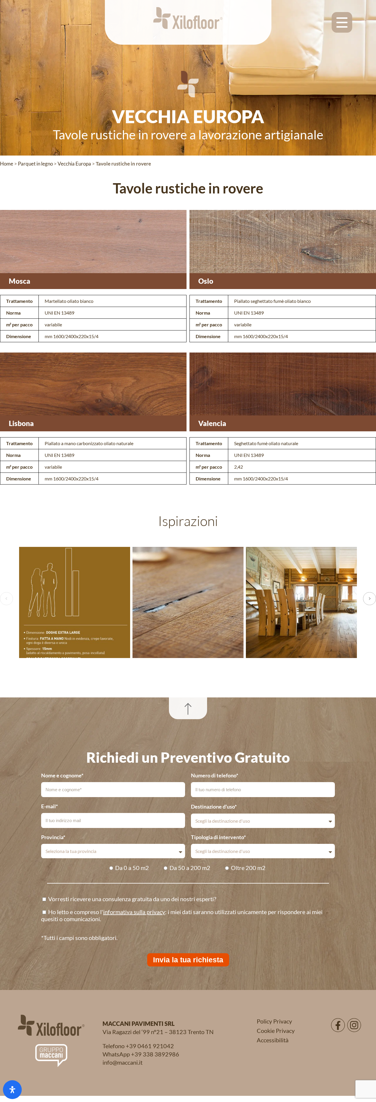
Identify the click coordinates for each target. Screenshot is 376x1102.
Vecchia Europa (74, 164)
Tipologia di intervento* (218, 837)
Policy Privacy (274, 1021)
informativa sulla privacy (134, 911)
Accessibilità (272, 1039)
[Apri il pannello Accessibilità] (12, 1089)
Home (6, 164)
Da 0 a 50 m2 (132, 867)
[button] (6, 598)
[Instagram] (354, 1025)
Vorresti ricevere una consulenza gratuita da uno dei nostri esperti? (132, 898)
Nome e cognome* (62, 775)
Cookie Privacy (276, 1030)
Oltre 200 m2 (248, 867)
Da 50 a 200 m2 (189, 867)
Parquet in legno (35, 164)
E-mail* (49, 806)
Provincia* (53, 837)
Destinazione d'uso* (214, 806)
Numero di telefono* (214, 775)
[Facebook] (338, 1025)
